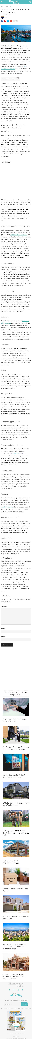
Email (3, 636)
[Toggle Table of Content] (17, 78)
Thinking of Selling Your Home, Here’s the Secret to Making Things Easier (16, 833)
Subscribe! (16, 1024)
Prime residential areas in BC (18, 235)
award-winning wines (7, 507)
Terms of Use (18, 1008)
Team (23, 1034)
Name (3, 628)
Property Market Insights (7, 6)
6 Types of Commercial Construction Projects (11, 862)
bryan (8, 17)
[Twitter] (14, 990)
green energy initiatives (17, 453)
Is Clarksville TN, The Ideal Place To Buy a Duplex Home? (16, 804)
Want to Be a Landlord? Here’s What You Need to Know (14, 776)
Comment (4, 606)
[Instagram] (18, 990)
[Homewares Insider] (16, 984)
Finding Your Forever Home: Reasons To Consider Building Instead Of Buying (14, 976)
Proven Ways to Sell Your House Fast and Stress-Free (14, 720)
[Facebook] (9, 990)
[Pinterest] (22, 990)
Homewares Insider (14, 2)
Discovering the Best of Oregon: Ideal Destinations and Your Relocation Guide (15, 946)
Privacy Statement (27, 1008)
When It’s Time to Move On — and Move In (15, 890)
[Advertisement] (16, 180)
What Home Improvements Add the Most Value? (16, 917)
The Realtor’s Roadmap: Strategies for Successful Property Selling (16, 748)
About (19, 1034)
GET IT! (25, 1004)
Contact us (16, 1036)
